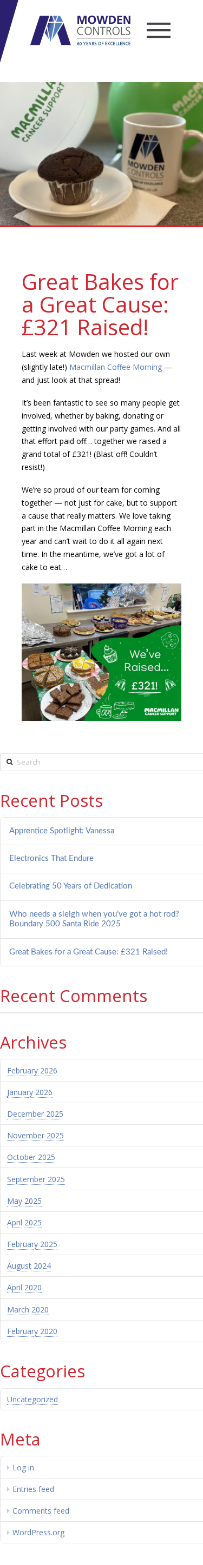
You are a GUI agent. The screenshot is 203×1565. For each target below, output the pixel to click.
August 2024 (29, 1266)
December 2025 (35, 1114)
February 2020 (32, 1331)
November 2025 (35, 1135)
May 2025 (24, 1201)
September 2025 (36, 1179)
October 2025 (31, 1157)
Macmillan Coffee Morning (115, 367)
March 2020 (28, 1309)
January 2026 (30, 1092)
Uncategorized (32, 1399)
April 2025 (24, 1222)
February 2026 (32, 1070)
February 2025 (32, 1244)
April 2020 (24, 1287)
